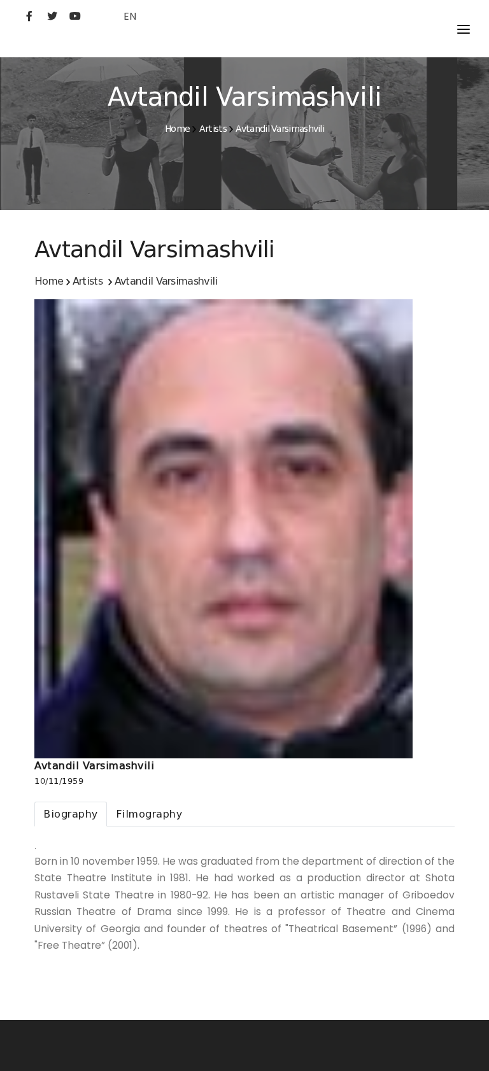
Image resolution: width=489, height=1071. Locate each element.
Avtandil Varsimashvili (280, 129)
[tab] (70, 814)
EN (130, 16)
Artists (213, 129)
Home (177, 129)
